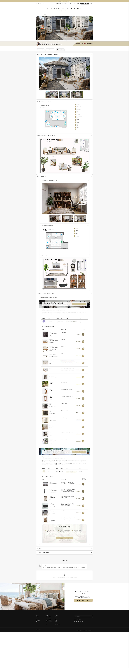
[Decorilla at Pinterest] (78, 622)
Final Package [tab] (60, 49)
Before (40, 14)
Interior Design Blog (48, 616)
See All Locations (57, 624)
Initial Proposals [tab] (50, 49)
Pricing (37, 619)
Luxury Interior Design (48, 621)
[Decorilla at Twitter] (80, 622)
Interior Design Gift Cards (49, 622)
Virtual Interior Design (48, 620)
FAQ (46, 624)
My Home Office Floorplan (47, 225)
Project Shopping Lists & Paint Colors (46, 293)
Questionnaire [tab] (40, 49)
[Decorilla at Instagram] (74, 622)
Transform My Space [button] (79, 304)
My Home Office (42, 176)
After (45, 14)
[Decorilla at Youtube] (83, 622)
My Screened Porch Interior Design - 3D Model (48, 54)
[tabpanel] (64, 299)
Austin (56, 619)
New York (56, 615)
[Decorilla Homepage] (39, 3)
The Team (37, 615)
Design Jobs (38, 620)
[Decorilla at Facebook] (76, 622)
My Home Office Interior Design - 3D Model (50, 180)
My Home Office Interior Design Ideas (49, 255)
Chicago (56, 620)
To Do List (41, 548)
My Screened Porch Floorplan (45, 101)
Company (37, 616)
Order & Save (78, 334)
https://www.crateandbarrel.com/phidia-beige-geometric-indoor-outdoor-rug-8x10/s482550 (69, 361)
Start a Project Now (64, 538)
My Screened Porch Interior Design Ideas (47, 135)
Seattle (56, 621)
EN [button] (90, 3)
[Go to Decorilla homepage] (39, 630)
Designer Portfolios (48, 619)
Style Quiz (47, 615)
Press (37, 621)
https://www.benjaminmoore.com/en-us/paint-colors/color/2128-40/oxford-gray (71, 321)
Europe (56, 622)
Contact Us (37, 622)
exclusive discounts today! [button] (64, 304)
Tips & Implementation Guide (44, 552)
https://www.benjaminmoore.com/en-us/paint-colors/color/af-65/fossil (71, 472)
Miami (56, 616)
